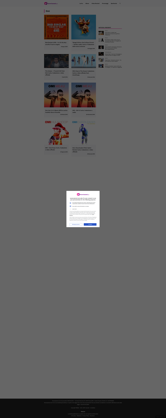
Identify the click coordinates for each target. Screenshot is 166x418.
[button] (83, 209)
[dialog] (83, 209)
